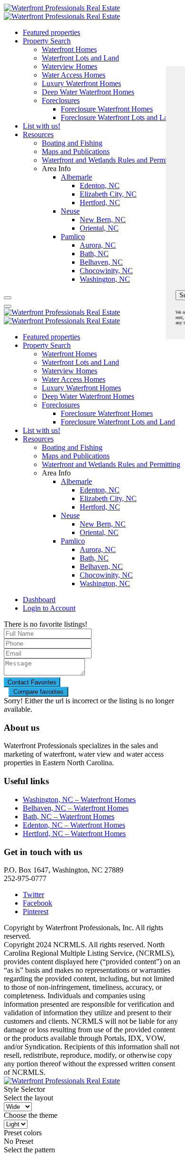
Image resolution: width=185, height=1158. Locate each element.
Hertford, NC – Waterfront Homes (74, 834)
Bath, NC (94, 558)
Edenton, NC (100, 490)
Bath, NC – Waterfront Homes (68, 816)
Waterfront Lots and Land (80, 58)
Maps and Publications (76, 456)
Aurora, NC (98, 549)
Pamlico (73, 541)
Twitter (33, 894)
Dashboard (39, 600)
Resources (38, 439)
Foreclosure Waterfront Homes (107, 413)
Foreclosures (61, 405)
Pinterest (35, 911)
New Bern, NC (103, 524)
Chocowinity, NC (106, 575)
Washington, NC (105, 583)
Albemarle (76, 481)
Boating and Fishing (72, 447)
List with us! (41, 430)
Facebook (37, 903)
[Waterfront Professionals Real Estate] (62, 1081)
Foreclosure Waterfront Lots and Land (118, 422)
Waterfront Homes (69, 49)
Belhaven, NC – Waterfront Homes (76, 808)
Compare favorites (38, 691)
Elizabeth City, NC (108, 498)
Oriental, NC (99, 532)
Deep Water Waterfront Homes (88, 396)
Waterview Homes (69, 371)
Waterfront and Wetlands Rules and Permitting (111, 464)
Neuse (70, 515)
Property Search (47, 41)
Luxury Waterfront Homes (81, 388)
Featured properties (51, 32)
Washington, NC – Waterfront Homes (79, 799)
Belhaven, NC (101, 566)
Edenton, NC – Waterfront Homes (74, 825)
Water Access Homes (73, 379)
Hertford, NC (100, 507)
